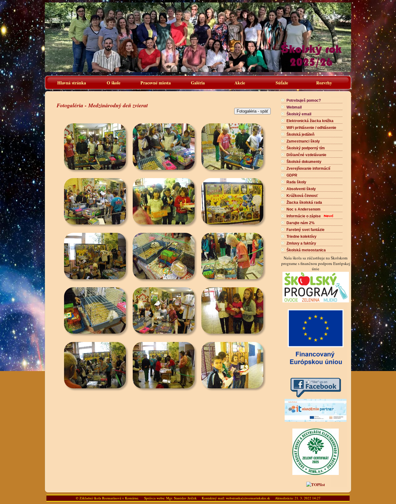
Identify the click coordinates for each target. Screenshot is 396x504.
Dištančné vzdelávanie (306, 155)
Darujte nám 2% (300, 223)
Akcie (240, 82)
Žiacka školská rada (304, 202)
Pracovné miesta (155, 82)
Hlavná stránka (71, 82)
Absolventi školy (301, 189)
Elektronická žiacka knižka (310, 121)
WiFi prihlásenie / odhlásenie (311, 128)
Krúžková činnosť (302, 196)
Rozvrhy (324, 82)
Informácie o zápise (303, 216)
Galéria (198, 82)
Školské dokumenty (303, 162)
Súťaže (282, 82)
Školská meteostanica (306, 250)
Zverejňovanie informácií (308, 168)
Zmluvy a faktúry (301, 243)
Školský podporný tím (305, 148)
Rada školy (296, 182)
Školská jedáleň (300, 134)
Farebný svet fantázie (305, 230)
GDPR (291, 175)
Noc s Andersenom (303, 209)
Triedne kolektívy (301, 236)
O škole (113, 82)
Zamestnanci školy (303, 141)
